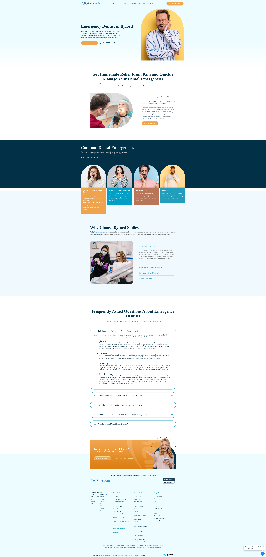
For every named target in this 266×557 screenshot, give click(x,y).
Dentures (136, 521)
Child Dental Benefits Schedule (121, 521)
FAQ (155, 501)
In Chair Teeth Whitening (119, 499)
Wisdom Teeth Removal (139, 504)
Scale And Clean (138, 501)
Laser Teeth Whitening (139, 539)
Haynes (144, 475)
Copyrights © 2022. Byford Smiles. (102, 555)
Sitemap (143, 555)
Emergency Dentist (119, 528)
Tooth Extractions (138, 506)
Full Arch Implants (138, 529)
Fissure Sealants (117, 524)
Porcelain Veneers (117, 506)
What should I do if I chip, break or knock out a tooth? (118, 395)
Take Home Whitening (118, 501)
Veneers (115, 504)
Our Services (124, 3)
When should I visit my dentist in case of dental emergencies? (121, 414)
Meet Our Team (158, 508)
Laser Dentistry (138, 535)
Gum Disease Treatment (140, 509)
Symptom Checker (136, 3)
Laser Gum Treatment (139, 541)
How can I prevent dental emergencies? (111, 424)
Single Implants (137, 524)
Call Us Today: (124, 458)
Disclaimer (136, 555)
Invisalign (116, 532)
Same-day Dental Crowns (119, 513)
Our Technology (158, 496)
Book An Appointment (175, 3)
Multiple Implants (138, 531)
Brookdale (125, 475)
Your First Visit (157, 503)
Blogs (144, 3)
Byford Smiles (145, 107)
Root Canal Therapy (139, 496)
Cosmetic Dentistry (119, 493)
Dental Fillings (137, 499)
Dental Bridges (117, 511)
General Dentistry (139, 493)
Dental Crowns (117, 509)
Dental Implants (138, 519)
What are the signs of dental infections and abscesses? (118, 405)
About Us (115, 3)
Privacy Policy (157, 520)
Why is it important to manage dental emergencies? (116, 331)
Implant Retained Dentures (140, 526)
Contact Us (150, 3)
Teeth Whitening (117, 496)
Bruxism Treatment (138, 511)
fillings (166, 254)
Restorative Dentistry (140, 515)
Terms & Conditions (159, 518)
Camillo (138, 475)
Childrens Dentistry (119, 517)
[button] (156, 246)
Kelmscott (132, 475)
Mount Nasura (152, 475)
